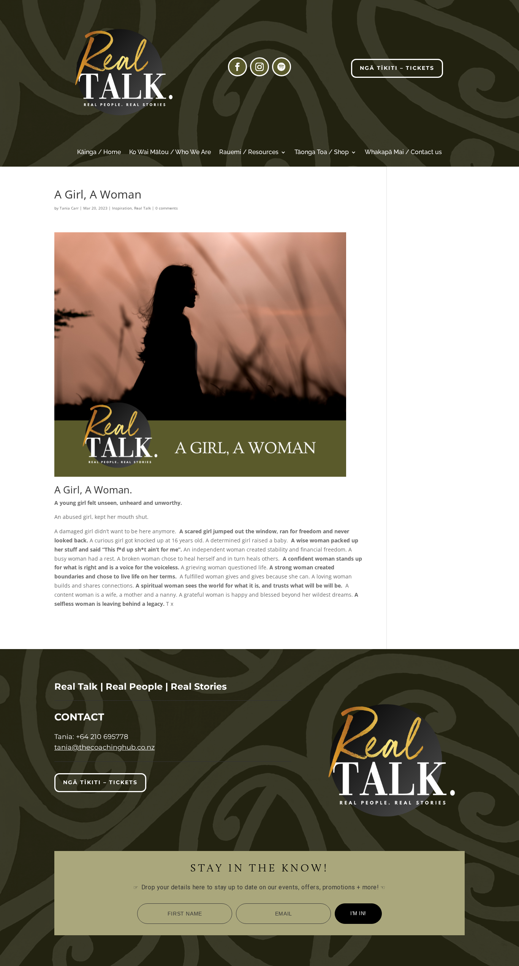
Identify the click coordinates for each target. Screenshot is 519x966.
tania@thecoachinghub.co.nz (104, 747)
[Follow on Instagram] (259, 66)
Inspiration (122, 208)
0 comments (166, 208)
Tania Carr (69, 208)
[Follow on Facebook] (237, 66)
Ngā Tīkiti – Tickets (397, 68)
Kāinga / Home (99, 153)
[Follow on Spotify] (281, 66)
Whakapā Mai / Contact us (403, 153)
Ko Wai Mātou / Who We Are (170, 153)
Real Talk (142, 208)
